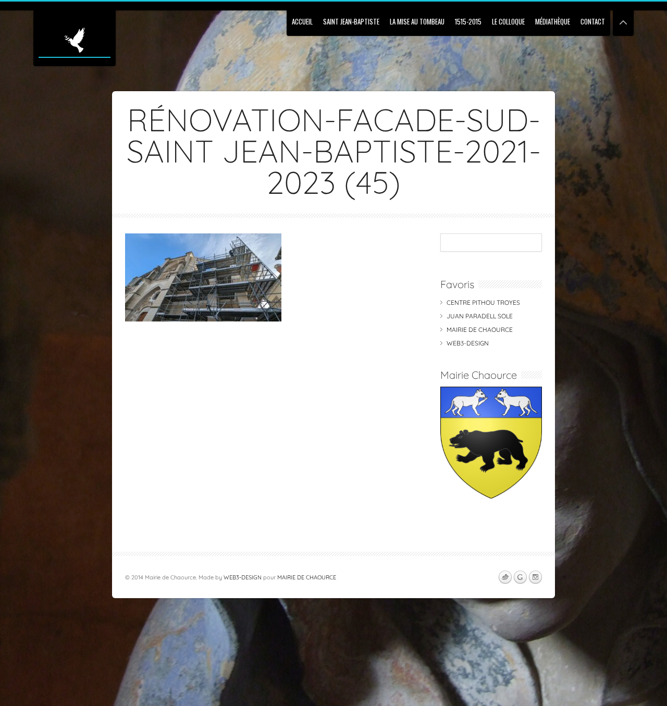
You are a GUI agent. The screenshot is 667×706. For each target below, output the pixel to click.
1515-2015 (468, 21)
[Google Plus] (520, 577)
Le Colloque (508, 21)
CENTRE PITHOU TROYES (483, 302)
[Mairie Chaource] (491, 496)
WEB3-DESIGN (468, 343)
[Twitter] (505, 577)
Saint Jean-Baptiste (351, 21)
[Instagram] (535, 577)
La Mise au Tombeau (417, 21)
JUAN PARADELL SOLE (480, 316)
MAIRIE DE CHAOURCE (480, 329)
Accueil (302, 21)
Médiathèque (552, 21)
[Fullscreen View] (623, 18)
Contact (592, 21)
